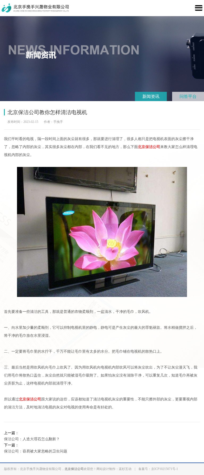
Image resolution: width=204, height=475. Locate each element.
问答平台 (188, 96)
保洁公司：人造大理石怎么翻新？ (32, 439)
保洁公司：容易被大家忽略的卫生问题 (35, 451)
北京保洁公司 (74, 469)
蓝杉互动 (125, 469)
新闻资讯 (150, 96)
